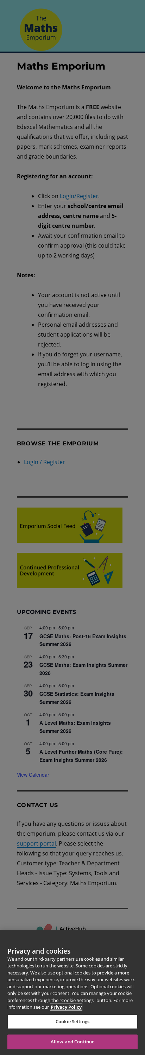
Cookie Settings (72, 1021)
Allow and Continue (72, 1041)
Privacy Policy (66, 1007)
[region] (72, 992)
